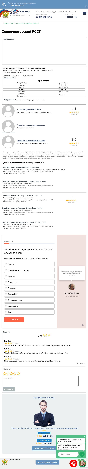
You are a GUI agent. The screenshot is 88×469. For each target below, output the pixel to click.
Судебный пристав (20, 167)
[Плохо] (8, 374)
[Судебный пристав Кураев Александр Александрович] (8, 147)
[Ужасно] (4, 374)
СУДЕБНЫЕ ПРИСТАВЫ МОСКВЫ (20, 13)
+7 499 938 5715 (44, 17)
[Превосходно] (18, 374)
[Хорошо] (11, 374)
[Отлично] (14, 374)
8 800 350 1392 (71, 17)
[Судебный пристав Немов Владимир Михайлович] (8, 116)
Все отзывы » (81, 363)
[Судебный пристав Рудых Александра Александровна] (8, 131)
